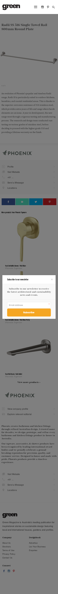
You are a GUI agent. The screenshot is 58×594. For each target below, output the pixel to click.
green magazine (11, 7)
